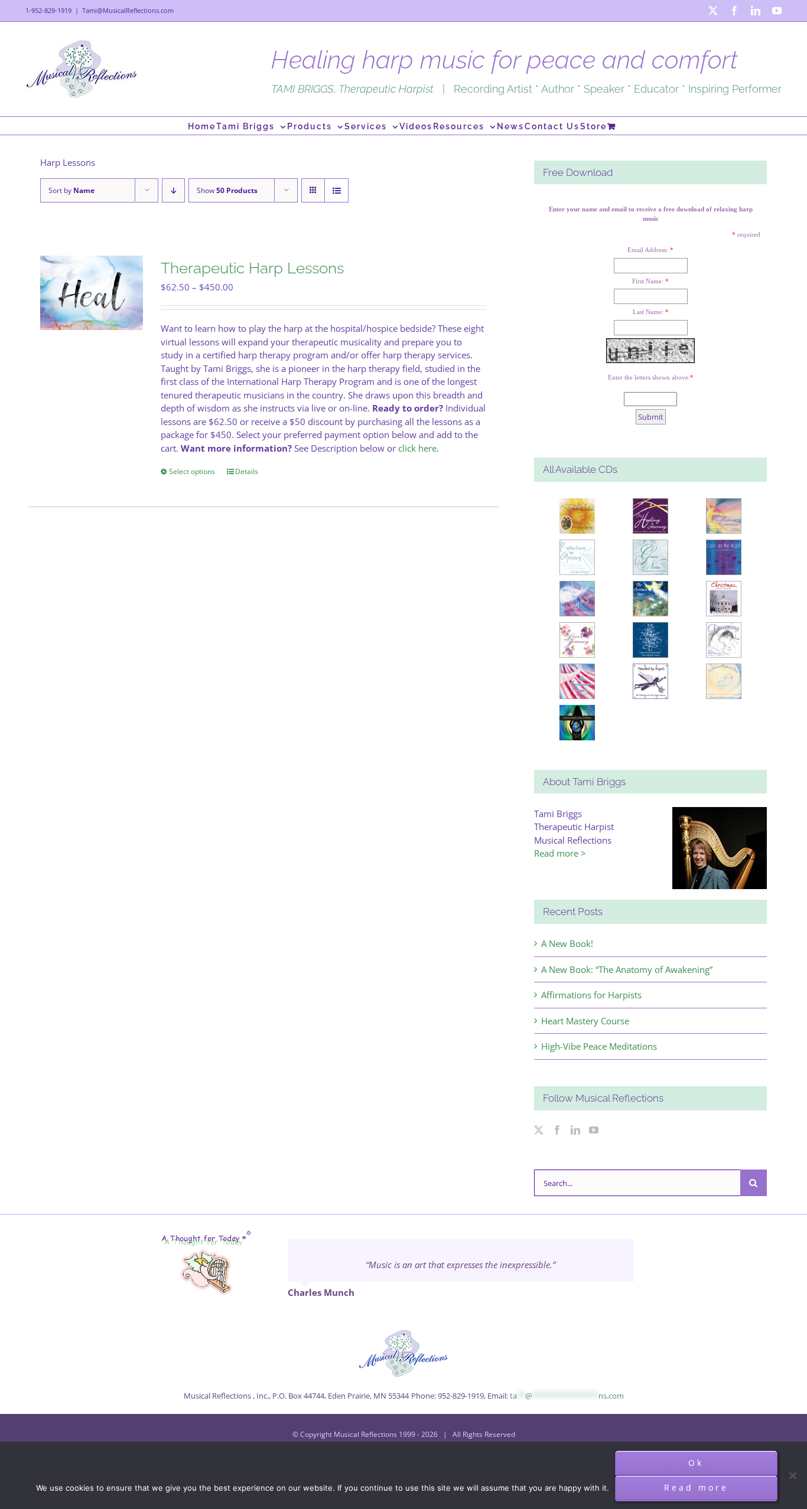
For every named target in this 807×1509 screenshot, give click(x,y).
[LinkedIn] (575, 1130)
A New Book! (567, 943)
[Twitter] (539, 1130)
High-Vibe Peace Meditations (599, 1046)
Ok (696, 1462)
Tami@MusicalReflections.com (128, 10)
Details (246, 471)
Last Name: (648, 311)
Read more (696, 1487)
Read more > (560, 853)
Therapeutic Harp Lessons (252, 268)
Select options (192, 471)
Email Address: (647, 249)
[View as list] (336, 190)
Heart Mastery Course (585, 1021)
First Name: (647, 281)
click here (417, 448)
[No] (792, 1475)
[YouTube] (593, 1130)
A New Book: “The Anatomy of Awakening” (626, 969)
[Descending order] (173, 190)
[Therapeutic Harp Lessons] (91, 293)
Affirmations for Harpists (591, 995)
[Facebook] (557, 1130)
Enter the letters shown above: (649, 377)
